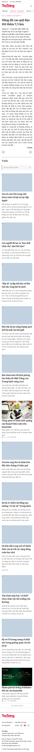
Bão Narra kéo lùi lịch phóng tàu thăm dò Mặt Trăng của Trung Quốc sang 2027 (16, 378)
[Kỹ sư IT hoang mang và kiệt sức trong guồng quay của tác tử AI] (17, 628)
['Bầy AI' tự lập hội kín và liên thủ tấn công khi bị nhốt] (17, 272)
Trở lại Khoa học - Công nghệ (3, 152)
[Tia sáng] (8, 6)
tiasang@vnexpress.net (13, 745)
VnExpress (5, 1)
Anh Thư (5, 570)
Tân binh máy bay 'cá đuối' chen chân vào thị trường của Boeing (16, 598)
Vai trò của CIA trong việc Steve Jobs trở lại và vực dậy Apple (15, 197)
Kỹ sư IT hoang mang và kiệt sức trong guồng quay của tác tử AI (16, 642)
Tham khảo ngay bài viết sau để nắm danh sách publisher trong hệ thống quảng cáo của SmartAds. (15, 696)
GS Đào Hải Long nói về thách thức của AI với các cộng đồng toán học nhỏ (16, 549)
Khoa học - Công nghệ (17, 11)
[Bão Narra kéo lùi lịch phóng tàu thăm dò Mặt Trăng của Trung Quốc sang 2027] (17, 364)
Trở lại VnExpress (7, 722)
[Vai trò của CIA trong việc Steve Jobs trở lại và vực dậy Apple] (17, 182)
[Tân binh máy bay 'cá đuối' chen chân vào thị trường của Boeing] (17, 584)
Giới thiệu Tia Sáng (20, 722)
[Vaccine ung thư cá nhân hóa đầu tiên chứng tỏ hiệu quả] (17, 451)
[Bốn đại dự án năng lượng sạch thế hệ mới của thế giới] (17, 315)
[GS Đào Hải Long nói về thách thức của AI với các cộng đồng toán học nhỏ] (17, 534)
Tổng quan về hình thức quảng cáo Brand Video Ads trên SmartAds (17, 423)
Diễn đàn (4, 11)
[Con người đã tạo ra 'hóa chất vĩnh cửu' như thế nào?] (17, 231)
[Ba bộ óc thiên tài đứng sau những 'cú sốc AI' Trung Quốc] (17, 491)
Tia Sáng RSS (6, 725)
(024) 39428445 (13, 743)
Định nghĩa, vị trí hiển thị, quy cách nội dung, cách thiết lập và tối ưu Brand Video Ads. (17, 432)
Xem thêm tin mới (17, 706)
